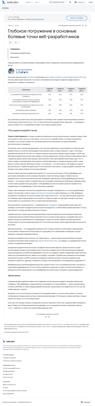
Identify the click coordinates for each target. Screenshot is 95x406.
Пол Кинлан (31, 77)
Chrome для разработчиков (11, 368)
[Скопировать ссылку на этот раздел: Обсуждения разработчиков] (38, 130)
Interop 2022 (52, 241)
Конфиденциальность (24, 402)
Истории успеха (8, 374)
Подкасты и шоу (8, 377)
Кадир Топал (32, 122)
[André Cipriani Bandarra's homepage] (27, 73)
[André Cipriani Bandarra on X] (17, 73)
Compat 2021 (42, 241)
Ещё (36, 2)
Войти (91, 2)
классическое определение (45, 193)
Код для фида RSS (8, 393)
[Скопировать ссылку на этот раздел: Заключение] (22, 276)
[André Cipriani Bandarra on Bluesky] (25, 73)
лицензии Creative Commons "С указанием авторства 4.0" (62, 324)
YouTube (5, 387)
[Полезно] (83, 25)
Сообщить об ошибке (9, 358)
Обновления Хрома (9, 371)
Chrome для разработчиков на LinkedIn (15, 390)
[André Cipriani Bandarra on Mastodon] (22, 73)
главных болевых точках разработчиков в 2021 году (68, 77)
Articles (5, 8)
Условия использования (9, 402)
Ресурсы (28, 2)
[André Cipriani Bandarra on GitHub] (19, 73)
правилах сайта (41, 326)
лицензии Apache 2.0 (12, 326)
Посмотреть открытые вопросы (12, 361)
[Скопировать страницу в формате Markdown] (16, 42)
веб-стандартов (51, 205)
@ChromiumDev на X (9, 384)
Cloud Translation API (37, 19)
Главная (10, 25)
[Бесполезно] (85, 25)
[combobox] (58, 2)
